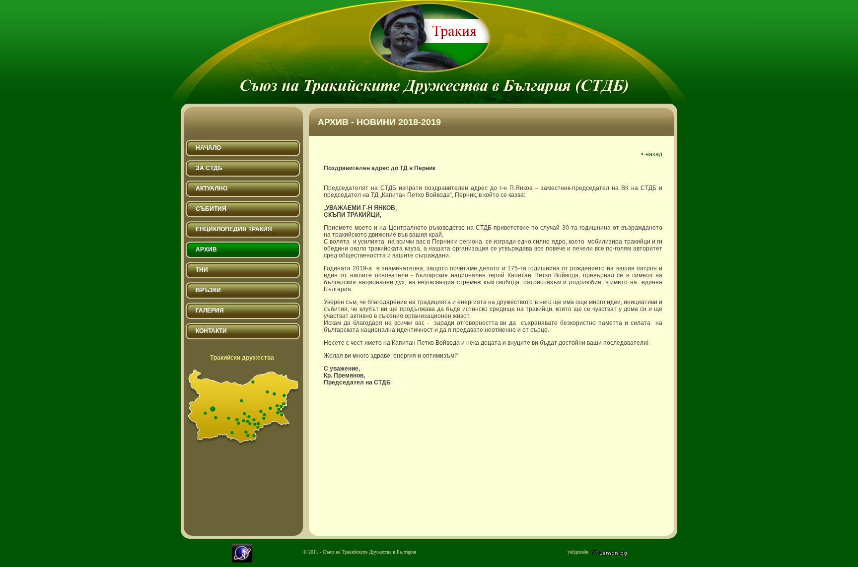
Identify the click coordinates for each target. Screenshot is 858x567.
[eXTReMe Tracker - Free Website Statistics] (242, 560)
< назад (651, 154)
